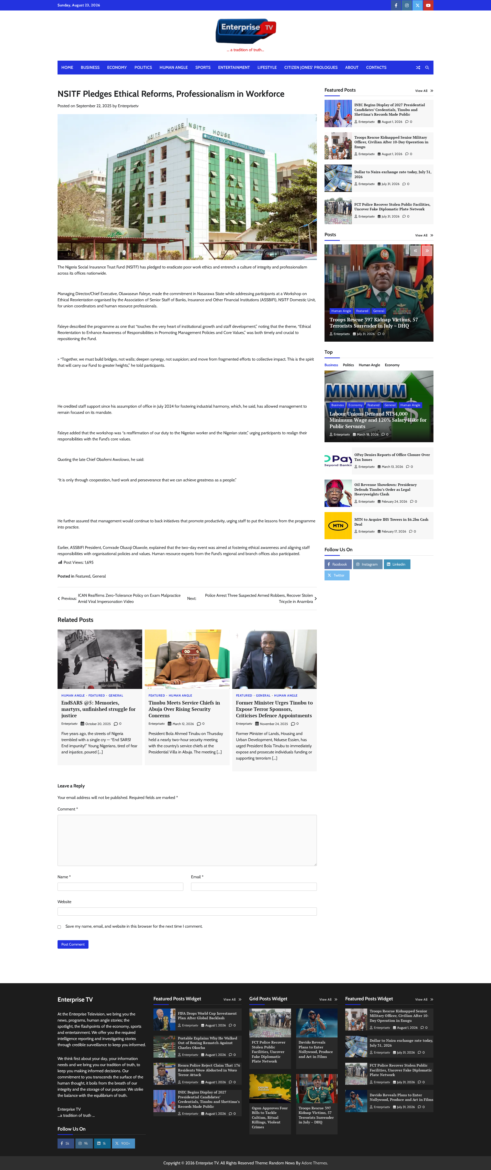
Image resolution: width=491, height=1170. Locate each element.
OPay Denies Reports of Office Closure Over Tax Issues (392, 457)
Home (67, 67)
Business (90, 67)
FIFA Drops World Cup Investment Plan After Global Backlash (207, 1016)
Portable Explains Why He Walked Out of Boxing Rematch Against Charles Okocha (207, 1043)
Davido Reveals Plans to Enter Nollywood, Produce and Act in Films (316, 1049)
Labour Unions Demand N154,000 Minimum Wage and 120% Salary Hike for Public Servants (378, 420)
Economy (117, 67)
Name (64, 876)
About (352, 67)
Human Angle (174, 67)
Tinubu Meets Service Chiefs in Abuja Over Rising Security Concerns (184, 709)
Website (64, 901)
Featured (82, 576)
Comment (68, 809)
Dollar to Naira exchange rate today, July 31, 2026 (392, 174)
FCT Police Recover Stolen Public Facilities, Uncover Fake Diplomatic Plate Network (392, 207)
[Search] (427, 67)
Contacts (376, 67)
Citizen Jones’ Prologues (311, 67)
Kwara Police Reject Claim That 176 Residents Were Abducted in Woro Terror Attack (209, 1070)
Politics (143, 67)
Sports (202, 67)
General (99, 576)
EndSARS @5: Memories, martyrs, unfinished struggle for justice (98, 709)
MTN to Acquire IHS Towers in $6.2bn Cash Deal (391, 522)
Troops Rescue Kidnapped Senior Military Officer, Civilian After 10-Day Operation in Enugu (391, 142)
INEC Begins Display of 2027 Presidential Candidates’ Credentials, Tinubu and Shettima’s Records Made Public (389, 109)
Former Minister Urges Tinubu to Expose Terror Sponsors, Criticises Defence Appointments (274, 709)
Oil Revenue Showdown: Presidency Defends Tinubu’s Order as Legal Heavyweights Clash (385, 489)
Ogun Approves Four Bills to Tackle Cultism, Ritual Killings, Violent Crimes (270, 1117)
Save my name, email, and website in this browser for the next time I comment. (134, 926)
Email (197, 876)
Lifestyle (267, 67)
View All (421, 91)
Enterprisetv (128, 105)
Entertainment (234, 67)
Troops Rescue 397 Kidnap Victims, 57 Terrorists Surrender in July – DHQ (374, 322)
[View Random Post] (418, 67)
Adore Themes (314, 1163)
